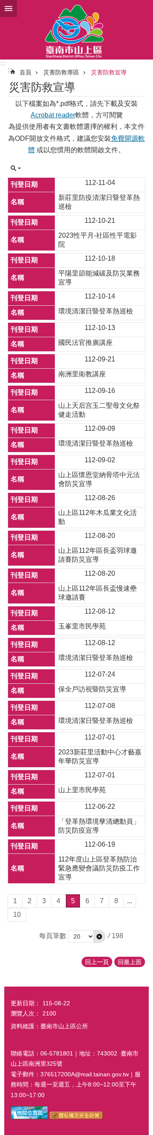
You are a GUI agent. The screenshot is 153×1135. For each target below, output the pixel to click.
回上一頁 (97, 962)
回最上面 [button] (130, 962)
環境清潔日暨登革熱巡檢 (95, 311)
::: (3, 63)
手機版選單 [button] (8, 8)
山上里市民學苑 (82, 790)
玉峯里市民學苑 (82, 626)
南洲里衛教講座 (82, 374)
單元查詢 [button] (16, 168)
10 (17, 914)
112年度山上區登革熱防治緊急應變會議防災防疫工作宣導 (99, 868)
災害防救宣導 (109, 72)
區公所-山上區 (76, 30)
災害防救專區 (61, 72)
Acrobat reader (53, 115)
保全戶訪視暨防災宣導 (92, 689)
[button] (99, 936)
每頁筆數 (52, 935)
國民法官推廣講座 (85, 342)
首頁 (25, 72)
